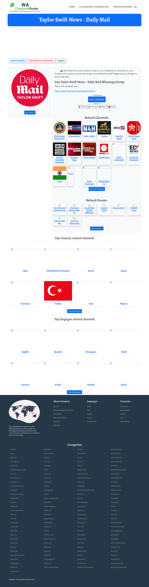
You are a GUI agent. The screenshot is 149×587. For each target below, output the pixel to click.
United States (124, 406)
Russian (89, 418)
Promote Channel (122, 6)
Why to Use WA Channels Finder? (63, 410)
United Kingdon (125, 410)
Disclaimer (56, 421)
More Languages (92, 421)
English (61, 60)
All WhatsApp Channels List (94, 6)
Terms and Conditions (60, 418)
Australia (123, 414)
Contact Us (56, 425)
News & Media (18, 60)
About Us (56, 406)
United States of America (41, 60)
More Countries (125, 421)
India (122, 418)
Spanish (89, 414)
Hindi (88, 410)
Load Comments (96, 228)
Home (72, 6)
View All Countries (74, 311)
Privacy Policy (57, 414)
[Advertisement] (74, 41)
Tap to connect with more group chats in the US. (75, 91)
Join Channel (30, 112)
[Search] (136, 7)
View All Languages (74, 392)
